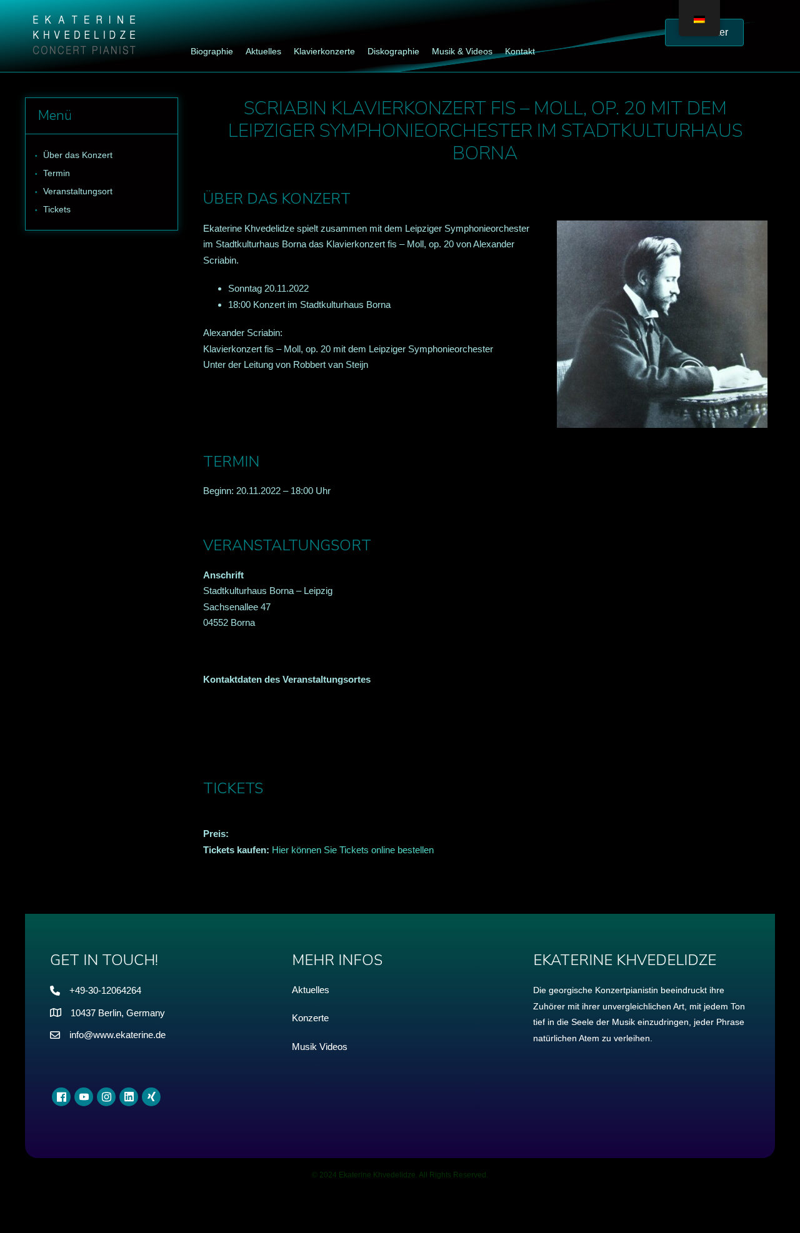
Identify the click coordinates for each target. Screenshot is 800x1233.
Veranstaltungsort (77, 191)
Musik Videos (320, 1046)
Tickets (57, 209)
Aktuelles (310, 989)
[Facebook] (61, 1096)
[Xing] (151, 1096)
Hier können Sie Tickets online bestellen (353, 849)
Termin (56, 173)
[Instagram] (106, 1096)
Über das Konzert (77, 155)
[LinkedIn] (128, 1096)
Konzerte (310, 1018)
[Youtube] (83, 1096)
